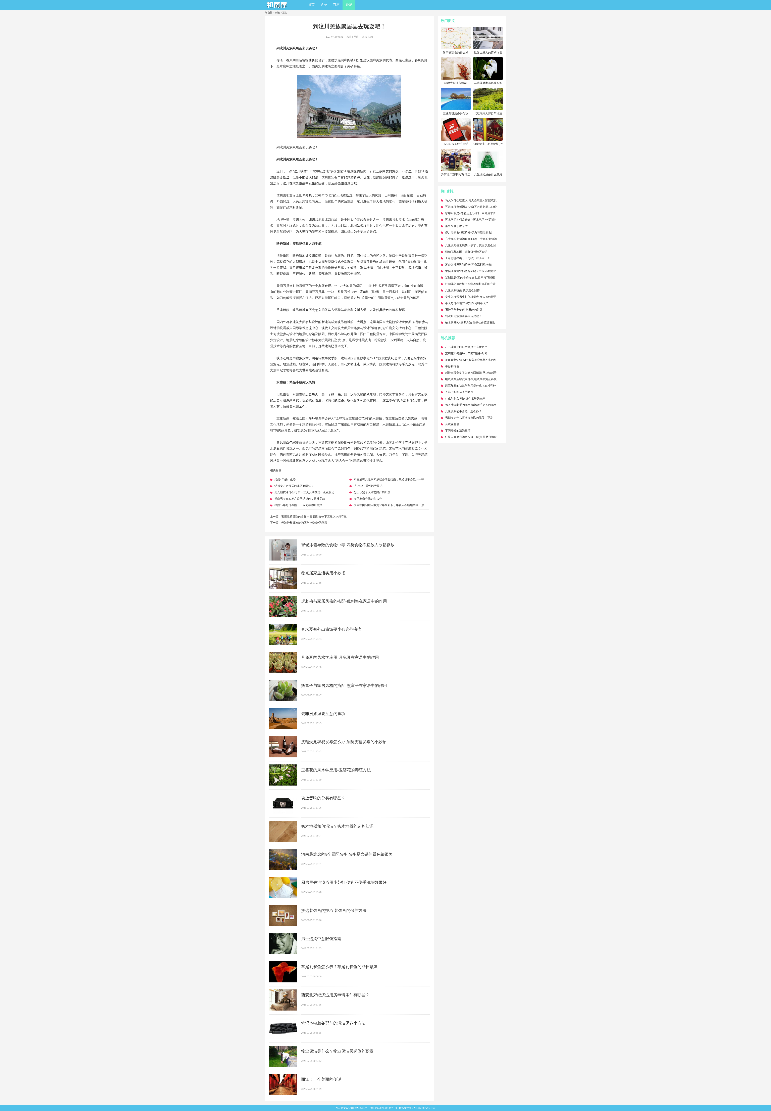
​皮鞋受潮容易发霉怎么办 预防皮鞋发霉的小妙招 (344, 742)
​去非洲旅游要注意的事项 (323, 713)
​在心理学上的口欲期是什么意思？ (466, 347)
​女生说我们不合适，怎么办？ (463, 411)
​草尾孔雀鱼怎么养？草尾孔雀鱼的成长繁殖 (339, 967)
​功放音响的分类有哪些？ (323, 798)
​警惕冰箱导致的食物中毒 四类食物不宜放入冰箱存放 (314, 516)
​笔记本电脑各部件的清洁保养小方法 (333, 1023)
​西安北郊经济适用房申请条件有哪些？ (335, 995)
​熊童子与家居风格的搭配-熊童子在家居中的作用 (344, 685)
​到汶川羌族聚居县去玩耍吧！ (463, 316)
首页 (311, 4)
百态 (336, 4)
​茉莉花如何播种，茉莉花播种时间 (466, 353)
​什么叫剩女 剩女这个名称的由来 (465, 398)
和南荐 (268, 12)
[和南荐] (277, 8)
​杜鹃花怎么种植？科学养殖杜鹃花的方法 (470, 283)
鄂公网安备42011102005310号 (351, 1108)
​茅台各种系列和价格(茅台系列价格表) (468, 264)
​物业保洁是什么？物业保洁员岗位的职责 (337, 1051)
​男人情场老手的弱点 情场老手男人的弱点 (471, 404)
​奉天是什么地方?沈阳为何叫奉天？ (467, 303)
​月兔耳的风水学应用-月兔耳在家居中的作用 (340, 657)
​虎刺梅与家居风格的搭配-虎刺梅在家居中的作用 (344, 601)
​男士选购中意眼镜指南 (321, 938)
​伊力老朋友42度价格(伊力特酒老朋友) (468, 232)
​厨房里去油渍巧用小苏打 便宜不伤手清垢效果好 (344, 882)
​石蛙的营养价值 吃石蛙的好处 (463, 309)
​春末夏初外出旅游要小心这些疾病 (331, 629)
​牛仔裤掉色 (452, 366)
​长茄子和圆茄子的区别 (459, 392)
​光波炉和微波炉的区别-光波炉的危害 (304, 522)
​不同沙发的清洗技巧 (457, 430)
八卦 (324, 4)
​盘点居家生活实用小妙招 (323, 573)
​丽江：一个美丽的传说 (321, 1079)
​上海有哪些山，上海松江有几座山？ (467, 258)
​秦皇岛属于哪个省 (456, 226)
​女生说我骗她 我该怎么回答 (462, 290)
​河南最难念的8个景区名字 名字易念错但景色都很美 (347, 854)
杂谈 (349, 4)
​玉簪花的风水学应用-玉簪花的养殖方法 (336, 770)
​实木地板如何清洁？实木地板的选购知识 (337, 826)
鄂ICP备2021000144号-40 (383, 1108)
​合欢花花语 (452, 424)
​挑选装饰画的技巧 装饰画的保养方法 (333, 910)
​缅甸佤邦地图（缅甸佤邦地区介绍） (467, 251)
